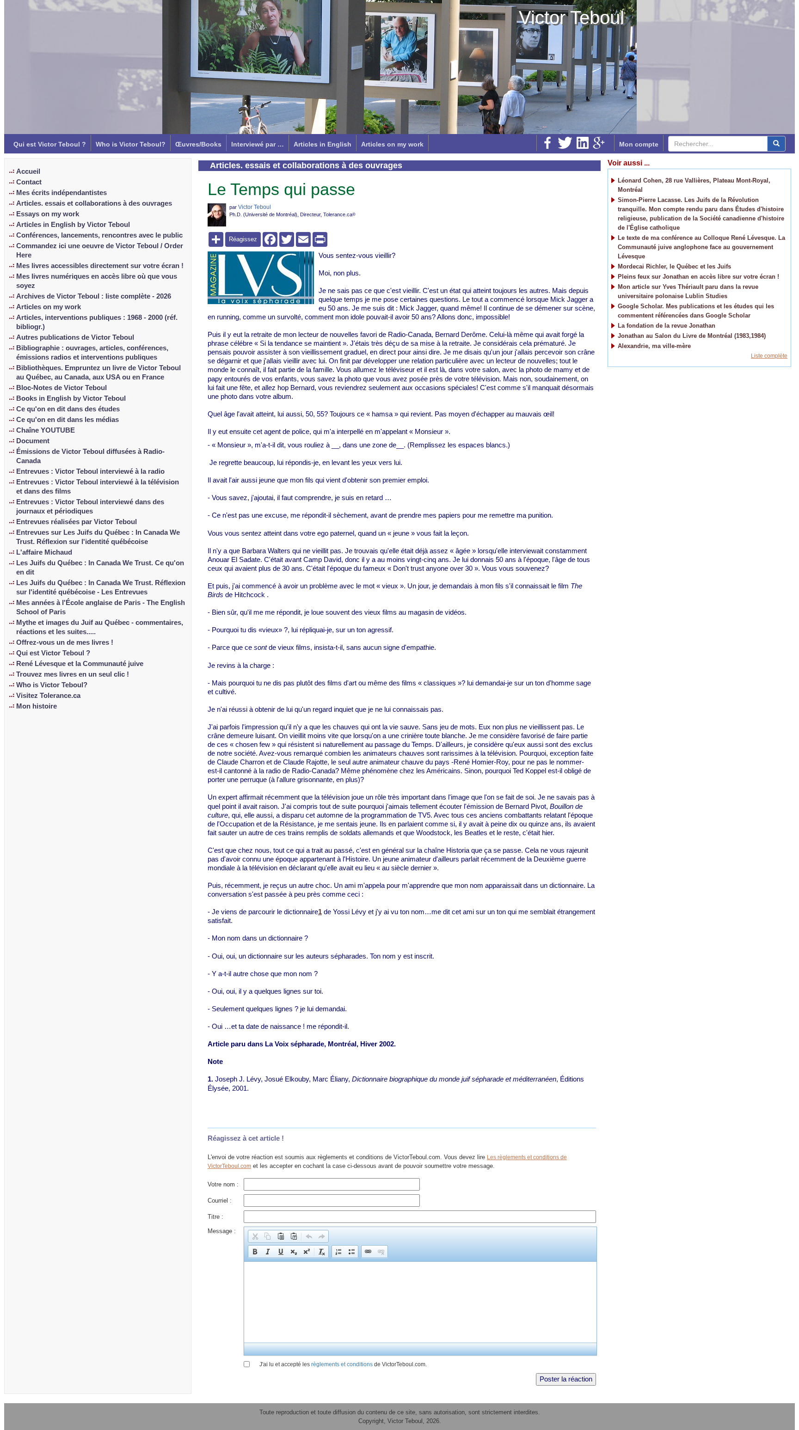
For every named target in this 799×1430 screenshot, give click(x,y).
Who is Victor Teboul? (131, 144)
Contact (29, 182)
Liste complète (769, 356)
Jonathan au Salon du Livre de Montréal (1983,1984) (692, 335)
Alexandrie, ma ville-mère (654, 345)
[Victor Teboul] (217, 214)
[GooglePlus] (599, 143)
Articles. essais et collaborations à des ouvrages (94, 203)
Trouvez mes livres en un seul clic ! (72, 674)
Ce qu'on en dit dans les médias (67, 419)
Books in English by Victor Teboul (71, 398)
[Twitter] (565, 143)
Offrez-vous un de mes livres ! (64, 642)
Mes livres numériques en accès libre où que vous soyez (96, 281)
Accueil (28, 171)
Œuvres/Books (198, 144)
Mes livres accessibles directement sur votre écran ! (100, 265)
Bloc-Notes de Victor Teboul (61, 387)
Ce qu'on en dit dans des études (68, 409)
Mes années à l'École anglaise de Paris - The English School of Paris (100, 607)
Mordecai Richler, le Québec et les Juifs (674, 266)
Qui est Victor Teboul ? (49, 144)
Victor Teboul (571, 17)
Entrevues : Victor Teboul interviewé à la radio (90, 471)
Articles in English (322, 144)
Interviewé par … (257, 144)
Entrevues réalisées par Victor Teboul (76, 522)
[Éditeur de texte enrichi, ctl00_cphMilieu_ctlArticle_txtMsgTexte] (420, 1302)
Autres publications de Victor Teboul (75, 337)
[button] (254, 1236)
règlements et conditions (342, 1364)
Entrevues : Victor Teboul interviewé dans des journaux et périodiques (90, 506)
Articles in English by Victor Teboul (73, 224)
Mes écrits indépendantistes (61, 192)
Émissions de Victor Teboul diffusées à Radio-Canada (90, 456)
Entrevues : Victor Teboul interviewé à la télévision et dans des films (97, 486)
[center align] (776, 144)
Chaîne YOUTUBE (45, 430)
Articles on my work (392, 144)
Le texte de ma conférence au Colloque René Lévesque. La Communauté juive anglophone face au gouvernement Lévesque (701, 247)
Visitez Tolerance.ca (48, 695)
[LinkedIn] (583, 143)
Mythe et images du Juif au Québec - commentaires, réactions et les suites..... (99, 627)
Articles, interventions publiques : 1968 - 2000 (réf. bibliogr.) (97, 322)
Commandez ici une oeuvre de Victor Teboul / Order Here (99, 250)
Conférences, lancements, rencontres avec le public (99, 235)
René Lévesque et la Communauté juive (79, 663)
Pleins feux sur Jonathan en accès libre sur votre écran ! (698, 276)
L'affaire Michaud (44, 552)
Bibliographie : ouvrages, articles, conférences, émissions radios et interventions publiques (92, 352)
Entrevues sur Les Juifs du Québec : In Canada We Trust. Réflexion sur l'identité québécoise (98, 537)
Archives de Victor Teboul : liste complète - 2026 (93, 296)
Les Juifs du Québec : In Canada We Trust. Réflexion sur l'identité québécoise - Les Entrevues (100, 587)
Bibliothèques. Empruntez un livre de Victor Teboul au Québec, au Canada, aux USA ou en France (98, 372)
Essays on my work (47, 214)
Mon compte (638, 144)
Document (32, 441)
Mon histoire (36, 706)
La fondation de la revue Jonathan (666, 325)
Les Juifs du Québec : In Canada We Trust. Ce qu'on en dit (100, 567)
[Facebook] (547, 143)
